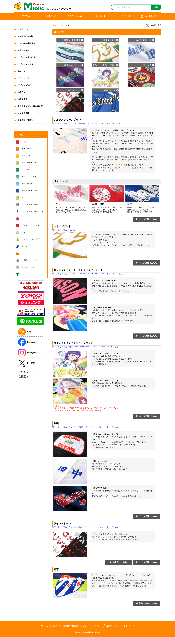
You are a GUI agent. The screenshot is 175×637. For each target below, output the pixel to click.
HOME (55, 25)
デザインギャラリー (26, 64)
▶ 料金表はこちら (118, 562)
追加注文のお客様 (25, 36)
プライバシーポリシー (92, 626)
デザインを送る (24, 85)
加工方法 (21, 92)
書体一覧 (21, 71)
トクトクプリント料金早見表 (30, 106)
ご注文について (24, 29)
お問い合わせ (99, 16)
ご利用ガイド (50, 16)
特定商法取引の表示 (70, 626)
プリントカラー (24, 78)
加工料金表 (22, 99)
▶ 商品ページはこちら (146, 603)
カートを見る (150, 16)
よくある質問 (23, 113)
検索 (156, 7)
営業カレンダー (112, 626)
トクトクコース (119, 165)
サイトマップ (129, 626)
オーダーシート (124, 16)
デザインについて (75, 16)
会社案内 (53, 626)
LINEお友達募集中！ (27, 43)
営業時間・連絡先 (25, 120)
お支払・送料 (23, 50)
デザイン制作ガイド (26, 57)
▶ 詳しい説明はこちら (146, 219)
